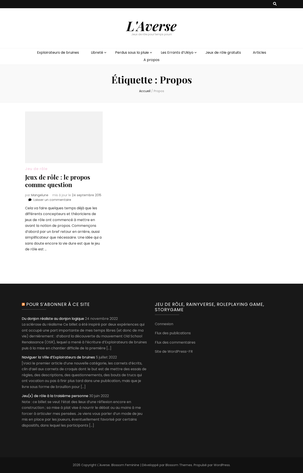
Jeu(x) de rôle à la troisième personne (55, 395)
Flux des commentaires (175, 342)
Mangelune (39, 195)
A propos (151, 59)
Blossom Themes (178, 465)
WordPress (222, 465)
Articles (259, 52)
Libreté (97, 52)
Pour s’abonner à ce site (58, 304)
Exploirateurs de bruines (58, 52)
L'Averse (151, 25)
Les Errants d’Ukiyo (177, 52)
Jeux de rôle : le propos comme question (57, 181)
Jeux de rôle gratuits (223, 52)
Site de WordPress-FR (174, 351)
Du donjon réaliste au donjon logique (53, 318)
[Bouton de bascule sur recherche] (275, 4)
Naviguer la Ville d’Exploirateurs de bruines (58, 357)
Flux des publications (173, 333)
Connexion (164, 324)
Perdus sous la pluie (132, 52)
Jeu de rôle (36, 168)
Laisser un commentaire (52, 200)
